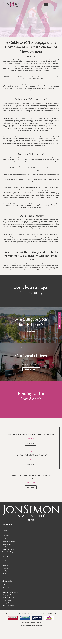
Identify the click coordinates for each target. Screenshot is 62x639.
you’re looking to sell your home (31, 264)
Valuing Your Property (9, 552)
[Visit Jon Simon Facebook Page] (29, 520)
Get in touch (6, 267)
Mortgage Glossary (8, 597)
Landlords (5, 539)
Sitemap (53, 613)
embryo (39, 622)
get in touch (56, 86)
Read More (30, 443)
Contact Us (5, 563)
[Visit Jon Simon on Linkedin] (33, 520)
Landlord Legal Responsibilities (11, 547)
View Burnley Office (31, 369)
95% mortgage (36, 269)
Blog (3, 584)
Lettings (4, 530)
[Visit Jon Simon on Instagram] (31, 520)
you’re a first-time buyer (14, 264)
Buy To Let (5, 587)
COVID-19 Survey (7, 576)
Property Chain (6, 600)
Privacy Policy (18, 613)
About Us (5, 560)
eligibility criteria (29, 159)
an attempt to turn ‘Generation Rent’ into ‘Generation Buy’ (34, 70)
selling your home (31, 86)
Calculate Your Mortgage (10, 592)
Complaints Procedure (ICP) (44, 613)
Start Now (46, 324)
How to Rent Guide (8, 605)
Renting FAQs (6, 603)
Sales (4, 528)
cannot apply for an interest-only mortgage (18, 179)
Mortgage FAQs (7, 595)
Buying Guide (6, 590)
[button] (7, 362)
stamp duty (19, 239)
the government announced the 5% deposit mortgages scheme (35, 60)
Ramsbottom (42, 88)
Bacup (4, 573)
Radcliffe (36, 88)
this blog (6, 76)
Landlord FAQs (6, 544)
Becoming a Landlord (8, 541)
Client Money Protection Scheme (29, 613)
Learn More (31, 331)
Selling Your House (8, 549)
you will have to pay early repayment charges (38, 110)
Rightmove (7, 140)
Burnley (50, 88)
